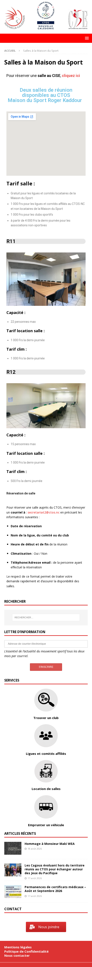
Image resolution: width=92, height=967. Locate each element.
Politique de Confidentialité (26, 951)
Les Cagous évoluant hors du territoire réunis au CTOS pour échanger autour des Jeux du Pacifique (55, 869)
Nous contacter (17, 955)
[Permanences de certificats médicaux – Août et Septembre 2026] (12, 891)
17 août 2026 (35, 878)
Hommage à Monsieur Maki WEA (50, 844)
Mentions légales (18, 947)
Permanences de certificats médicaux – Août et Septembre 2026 (55, 889)
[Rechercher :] (46, 617)
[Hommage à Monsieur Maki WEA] (12, 848)
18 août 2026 (35, 848)
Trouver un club (46, 718)
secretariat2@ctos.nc (43, 512)
